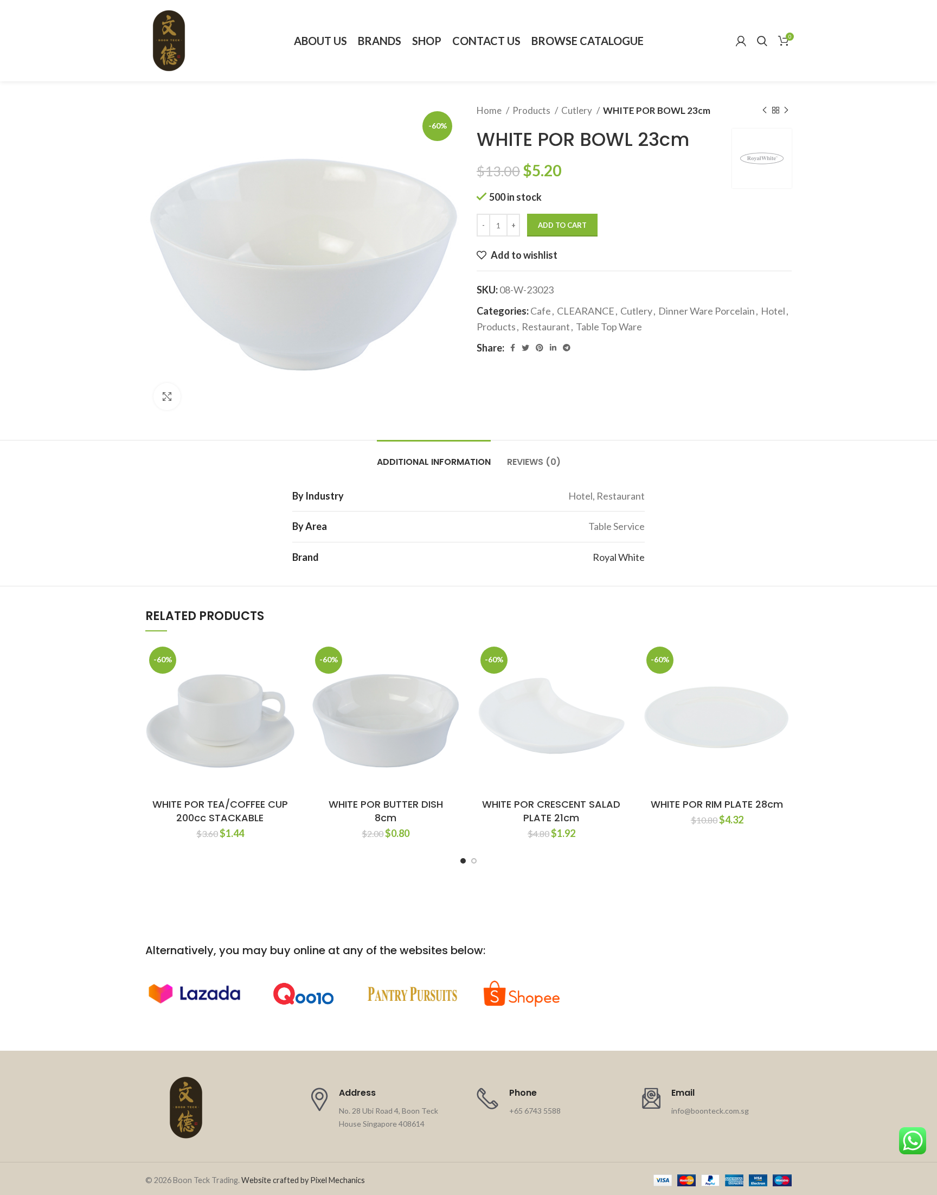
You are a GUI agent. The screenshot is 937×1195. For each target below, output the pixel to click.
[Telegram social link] (567, 348)
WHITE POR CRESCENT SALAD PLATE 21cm (551, 811)
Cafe (540, 311)
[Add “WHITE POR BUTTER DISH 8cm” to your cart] (452, 685)
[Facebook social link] (512, 348)
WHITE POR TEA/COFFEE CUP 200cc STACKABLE (220, 811)
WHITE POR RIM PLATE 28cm (717, 804)
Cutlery (577, 110)
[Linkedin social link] (553, 348)
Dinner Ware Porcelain (706, 311)
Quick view (286, 709)
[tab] (434, 456)
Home (490, 110)
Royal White (619, 557)
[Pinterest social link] (539, 348)
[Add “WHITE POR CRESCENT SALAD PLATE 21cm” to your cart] (618, 685)
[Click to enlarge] (167, 396)
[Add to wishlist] (286, 660)
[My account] (741, 41)
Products (532, 110)
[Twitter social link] (525, 348)
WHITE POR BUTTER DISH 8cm (386, 811)
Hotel (773, 311)
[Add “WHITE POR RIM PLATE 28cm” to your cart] (783, 685)
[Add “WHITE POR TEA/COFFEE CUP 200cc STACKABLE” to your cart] (286, 685)
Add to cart (562, 225)
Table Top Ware (609, 327)
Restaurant (546, 327)
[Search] (762, 41)
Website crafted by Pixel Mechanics (303, 1180)
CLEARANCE (585, 311)
